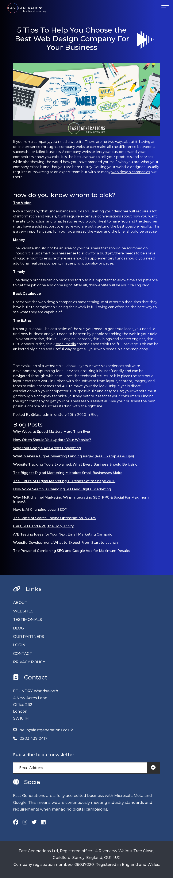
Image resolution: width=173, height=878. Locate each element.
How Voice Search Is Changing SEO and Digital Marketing (62, 489)
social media (65, 344)
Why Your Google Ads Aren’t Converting (47, 448)
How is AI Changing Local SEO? (40, 510)
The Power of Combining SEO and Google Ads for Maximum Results (71, 551)
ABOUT (20, 602)
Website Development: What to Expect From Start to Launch (65, 543)
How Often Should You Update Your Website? (52, 440)
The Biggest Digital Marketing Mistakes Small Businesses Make (67, 473)
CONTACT (22, 653)
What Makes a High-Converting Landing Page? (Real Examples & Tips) (73, 456)
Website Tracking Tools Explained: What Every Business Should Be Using (75, 464)
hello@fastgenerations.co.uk (46, 730)
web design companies (130, 172)
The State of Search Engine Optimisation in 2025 (54, 518)
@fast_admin (42, 415)
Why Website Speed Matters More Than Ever (51, 432)
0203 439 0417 (33, 738)
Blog (95, 415)
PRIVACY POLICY (29, 662)
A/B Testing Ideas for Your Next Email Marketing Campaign (64, 534)
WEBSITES (23, 611)
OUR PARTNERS (28, 636)
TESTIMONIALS (27, 619)
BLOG (18, 628)
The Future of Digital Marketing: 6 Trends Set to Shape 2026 (64, 481)
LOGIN (19, 645)
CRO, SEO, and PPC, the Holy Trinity (43, 526)
